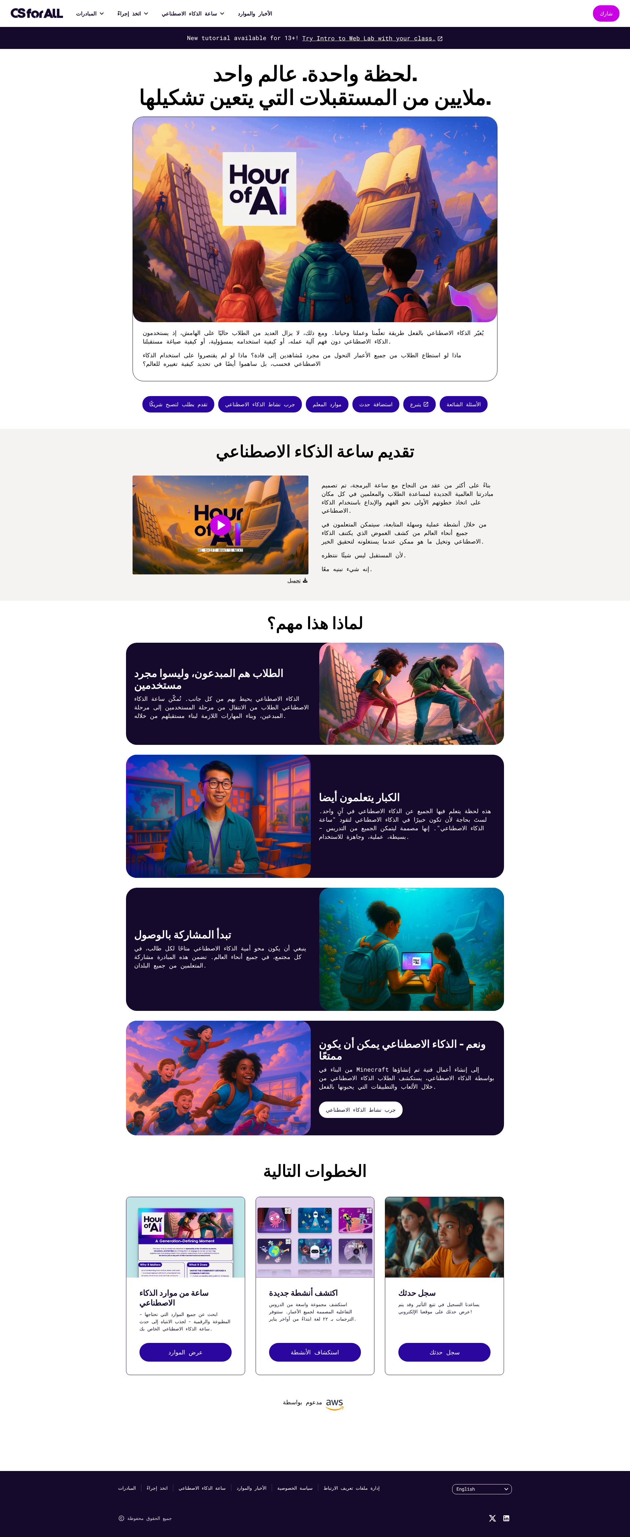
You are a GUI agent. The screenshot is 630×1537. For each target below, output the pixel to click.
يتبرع (415, 404)
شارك (606, 13)
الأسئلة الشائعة (464, 404)
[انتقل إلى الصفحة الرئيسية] (36, 13)
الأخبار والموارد (255, 13)
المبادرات (86, 13)
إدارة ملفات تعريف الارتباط (352, 1488)
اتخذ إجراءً (129, 13)
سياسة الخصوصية (295, 1488)
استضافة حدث (375, 404)
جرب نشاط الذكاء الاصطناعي (260, 404)
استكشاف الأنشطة (315, 1352)
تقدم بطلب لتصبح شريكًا (178, 404)
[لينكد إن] (506, 1518)
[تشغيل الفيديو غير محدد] (220, 525)
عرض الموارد (185, 1352)
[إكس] (492, 1518)
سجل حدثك (445, 1352)
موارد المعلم (327, 404)
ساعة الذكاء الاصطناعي (189, 13)
